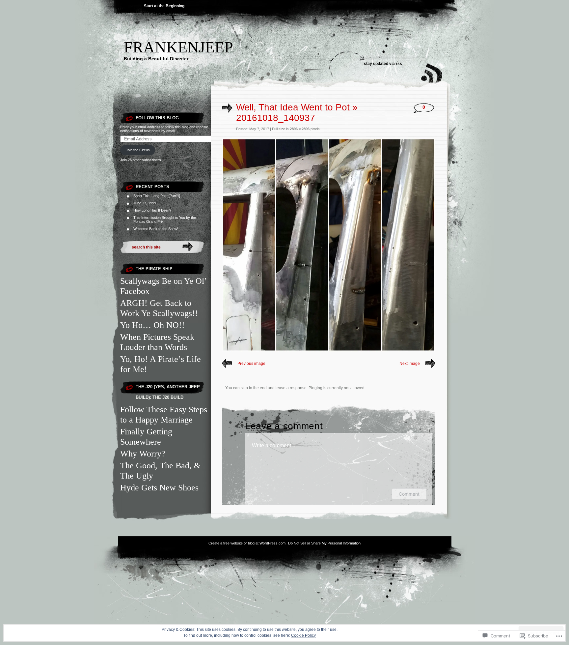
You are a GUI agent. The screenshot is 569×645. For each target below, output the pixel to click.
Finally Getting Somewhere (146, 436)
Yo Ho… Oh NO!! (152, 325)
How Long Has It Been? (152, 210)
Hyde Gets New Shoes (159, 487)
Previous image (251, 363)
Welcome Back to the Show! (155, 229)
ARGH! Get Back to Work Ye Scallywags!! (159, 308)
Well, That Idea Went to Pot (293, 107)
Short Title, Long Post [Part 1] (156, 196)
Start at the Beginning (164, 6)
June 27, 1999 (144, 203)
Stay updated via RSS (383, 63)
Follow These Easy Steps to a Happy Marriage (163, 414)
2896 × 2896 (300, 129)
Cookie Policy (303, 635)
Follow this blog (157, 117)
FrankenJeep (178, 47)
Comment (409, 494)
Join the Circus (138, 150)
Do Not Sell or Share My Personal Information (324, 543)
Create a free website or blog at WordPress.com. (247, 543)
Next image (409, 363)
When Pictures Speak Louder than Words (157, 342)
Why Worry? (142, 453)
